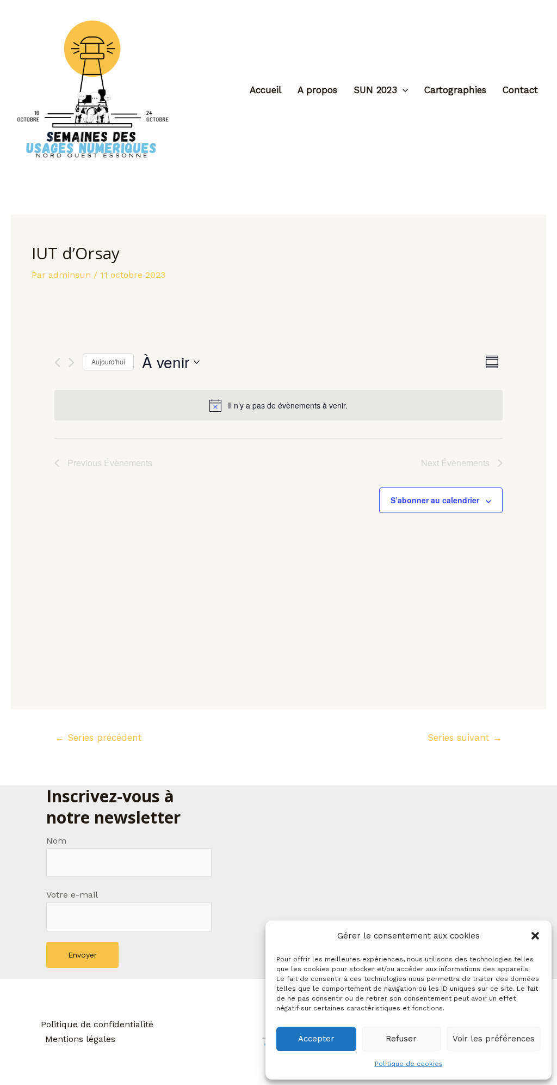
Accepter (316, 1039)
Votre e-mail (72, 894)
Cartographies (455, 89)
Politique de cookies (409, 1064)
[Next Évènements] (72, 362)
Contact (520, 89)
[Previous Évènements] (57, 362)
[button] (535, 935)
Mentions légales (80, 1039)
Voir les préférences (494, 1039)
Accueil (265, 89)
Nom (56, 841)
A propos (317, 89)
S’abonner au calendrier (435, 500)
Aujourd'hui (108, 361)
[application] (402, 90)
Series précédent (98, 737)
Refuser (401, 1039)
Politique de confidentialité (97, 1024)
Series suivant (465, 737)
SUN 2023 (375, 89)
